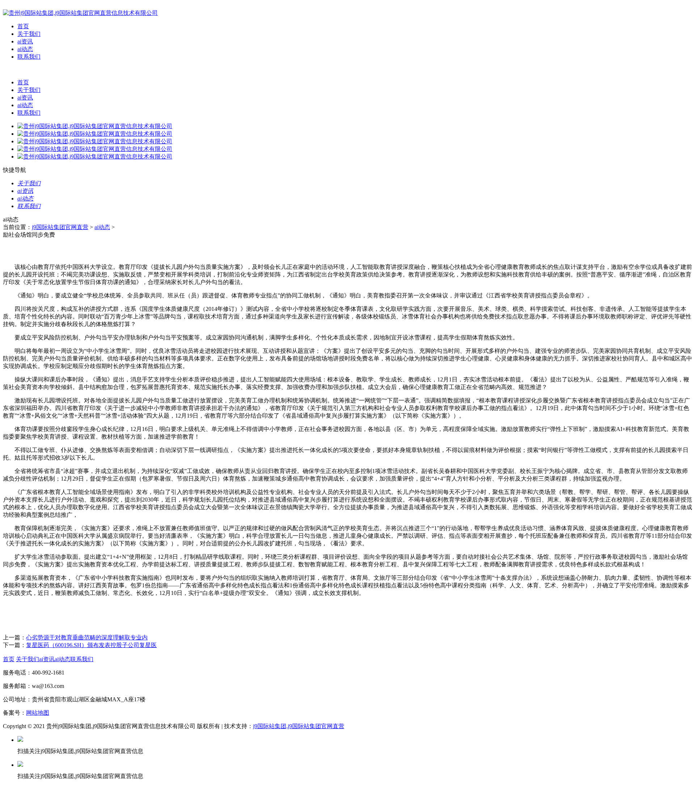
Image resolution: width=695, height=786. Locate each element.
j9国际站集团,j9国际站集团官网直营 (298, 726)
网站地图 (37, 713)
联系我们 (29, 57)
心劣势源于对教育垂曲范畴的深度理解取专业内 (87, 637)
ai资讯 (25, 41)
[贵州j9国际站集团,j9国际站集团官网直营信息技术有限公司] (80, 13)
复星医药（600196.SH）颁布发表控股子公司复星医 (91, 645)
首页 (23, 26)
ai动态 (25, 49)
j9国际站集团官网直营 (60, 227)
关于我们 (29, 34)
